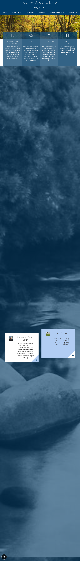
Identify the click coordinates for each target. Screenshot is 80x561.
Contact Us (73, 12)
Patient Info (16, 12)
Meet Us (42, 12)
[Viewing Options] (4, 557)
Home (5, 12)
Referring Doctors (57, 12)
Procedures (30, 12)
